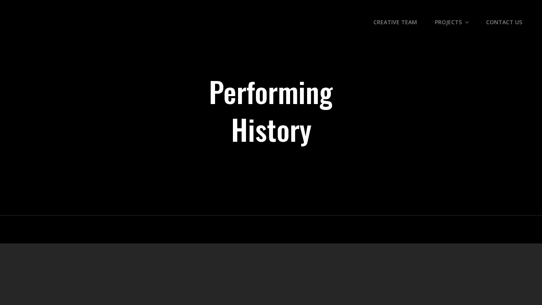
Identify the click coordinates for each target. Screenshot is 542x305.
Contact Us (504, 22)
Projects (448, 22)
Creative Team (395, 22)
